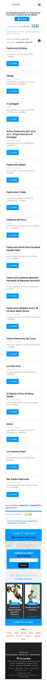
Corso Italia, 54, (12, 143)
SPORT (16, 633)
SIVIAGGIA (12, 665)
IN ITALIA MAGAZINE (11, 655)
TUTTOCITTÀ (29, 663)
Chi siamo (11, 668)
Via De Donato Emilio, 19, (16, 402)
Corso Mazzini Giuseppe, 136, (18, 110)
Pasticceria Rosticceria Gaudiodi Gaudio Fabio (23, 249)
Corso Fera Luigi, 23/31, (16, 345)
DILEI (35, 663)
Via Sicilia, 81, (12, 54)
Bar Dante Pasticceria (18, 479)
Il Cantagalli (13, 103)
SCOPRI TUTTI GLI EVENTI (24, 622)
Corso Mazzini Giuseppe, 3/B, (18, 430)
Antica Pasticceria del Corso (21, 338)
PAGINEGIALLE (22, 661)
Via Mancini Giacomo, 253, (17, 226)
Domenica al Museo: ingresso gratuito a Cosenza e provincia (14, 611)
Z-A (27, 39)
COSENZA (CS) (27, 54)
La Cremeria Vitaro (16, 451)
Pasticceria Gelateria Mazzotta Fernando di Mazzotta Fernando (23, 279)
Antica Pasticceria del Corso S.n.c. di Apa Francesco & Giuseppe (21, 134)
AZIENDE (37, 636)
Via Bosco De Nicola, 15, (16, 317)
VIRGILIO (14, 661)
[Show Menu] (39, 4)
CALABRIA (10, 56)
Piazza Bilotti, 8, (13, 458)
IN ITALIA (28, 636)
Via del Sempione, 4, (14, 287)
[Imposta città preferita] (8, 4)
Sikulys (10, 75)
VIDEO (31, 633)
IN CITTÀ (19, 636)
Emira (10, 424)
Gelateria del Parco (16, 219)
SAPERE (38, 633)
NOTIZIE (9, 633)
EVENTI (23, 639)
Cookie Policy (35, 668)
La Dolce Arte (14, 366)
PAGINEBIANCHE (20, 663)
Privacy (27, 668)
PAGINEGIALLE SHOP (34, 661)
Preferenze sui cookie (21, 670)
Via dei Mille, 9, (12, 171)
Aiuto (30, 670)
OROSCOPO (10, 636)
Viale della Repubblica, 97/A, (18, 198)
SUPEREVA (35, 665)
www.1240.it (26, 26)
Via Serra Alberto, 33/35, (16, 256)
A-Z (24, 39)
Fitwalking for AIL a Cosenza (32, 608)
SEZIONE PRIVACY (35, 655)
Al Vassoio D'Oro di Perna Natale (20, 395)
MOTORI (23, 633)
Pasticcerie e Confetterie (14, 51)
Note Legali (19, 668)
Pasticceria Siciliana (17, 48)
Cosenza (15, 4)
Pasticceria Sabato (16, 164)
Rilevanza (18, 39)
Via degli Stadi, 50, (14, 372)
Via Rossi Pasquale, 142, (16, 485)
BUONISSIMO (27, 665)
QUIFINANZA (19, 665)
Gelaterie (9, 223)
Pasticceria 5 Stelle (16, 192)
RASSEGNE (14, 604)
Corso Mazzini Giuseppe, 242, (18, 82)
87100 (19, 54)
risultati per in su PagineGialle (22, 522)
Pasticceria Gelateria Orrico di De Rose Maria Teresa (22, 309)
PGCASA (12, 663)
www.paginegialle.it (30, 514)
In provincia (20, 42)
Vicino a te (28, 42)
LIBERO (9, 661)
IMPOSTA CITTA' (23, 655)
